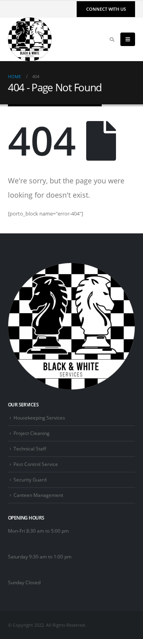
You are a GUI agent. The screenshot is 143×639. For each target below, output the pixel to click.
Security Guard (30, 479)
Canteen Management (38, 495)
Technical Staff (30, 448)
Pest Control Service (36, 464)
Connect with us (106, 9)
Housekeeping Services (39, 417)
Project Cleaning (32, 433)
